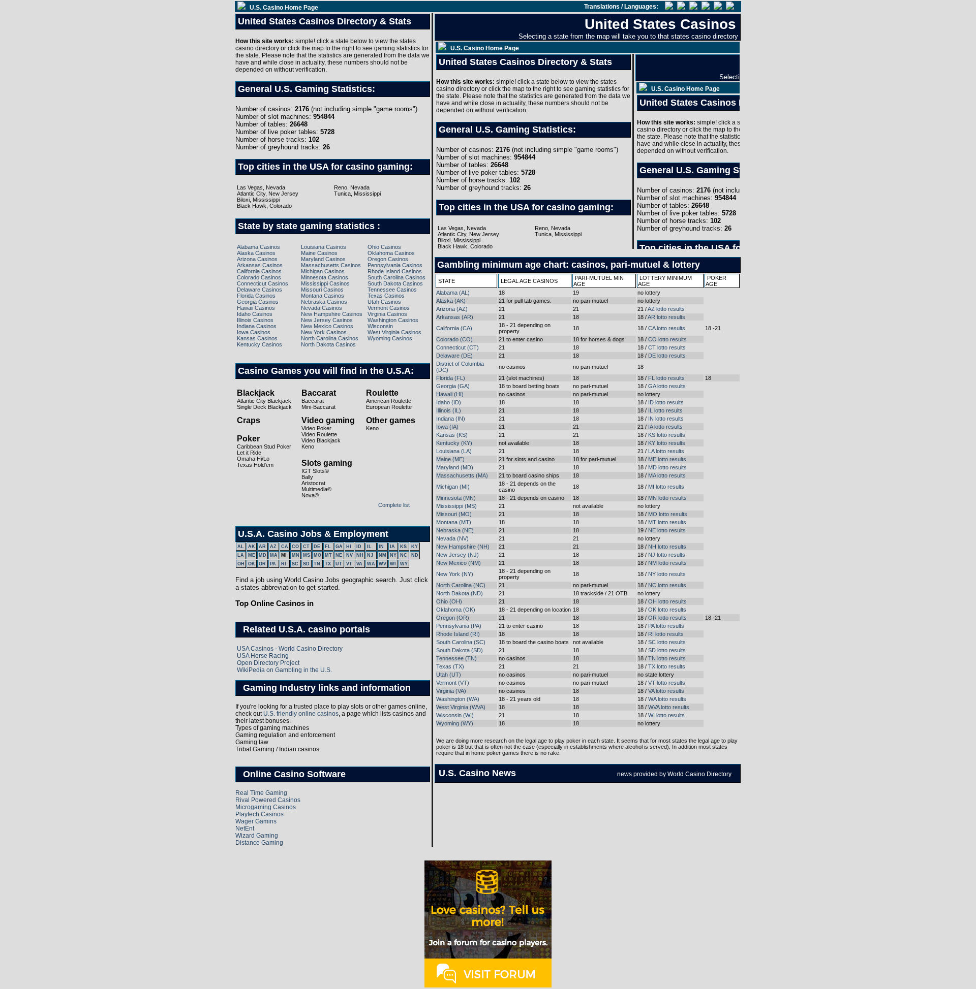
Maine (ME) (450, 459)
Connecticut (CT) (457, 347)
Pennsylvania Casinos (395, 265)
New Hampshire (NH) (463, 547)
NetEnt (244, 828)
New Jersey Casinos (327, 320)
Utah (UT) (448, 675)
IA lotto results (665, 427)
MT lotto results (667, 522)
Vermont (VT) (452, 683)
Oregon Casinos (388, 259)
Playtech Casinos (259, 814)
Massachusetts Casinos (331, 265)
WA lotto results (667, 699)
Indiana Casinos (257, 326)
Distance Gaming (259, 842)
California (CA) (454, 328)
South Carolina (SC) (460, 642)
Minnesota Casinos (324, 277)
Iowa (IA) (447, 427)
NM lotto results (667, 563)
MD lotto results (667, 467)
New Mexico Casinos (327, 326)
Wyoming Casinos (390, 338)
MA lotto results (667, 475)
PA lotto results (666, 626)
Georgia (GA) (453, 386)
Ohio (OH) (449, 601)
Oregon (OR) (452, 618)
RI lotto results (666, 634)
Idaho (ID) (448, 402)
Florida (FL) (450, 378)
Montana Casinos (322, 296)
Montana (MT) (453, 522)
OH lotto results (667, 601)
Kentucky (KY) (454, 443)
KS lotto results (666, 435)
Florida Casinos (256, 296)
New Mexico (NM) (458, 563)
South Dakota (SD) (459, 650)
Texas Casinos (386, 296)
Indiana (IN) (450, 419)
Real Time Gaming (261, 792)
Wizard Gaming (256, 835)
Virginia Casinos (387, 314)
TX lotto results (666, 666)
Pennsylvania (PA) (458, 626)
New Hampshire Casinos (331, 314)
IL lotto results (665, 410)
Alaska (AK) (451, 301)
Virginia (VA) (451, 691)
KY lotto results (666, 443)
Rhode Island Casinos (395, 271)
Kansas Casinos (257, 338)
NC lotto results (667, 585)
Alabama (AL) (453, 293)
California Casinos (259, 271)
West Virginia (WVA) (460, 707)
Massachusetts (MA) (462, 475)
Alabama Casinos (258, 247)
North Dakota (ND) (459, 593)
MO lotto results (667, 514)
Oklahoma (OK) (455, 610)
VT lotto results (666, 683)
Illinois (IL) (448, 410)
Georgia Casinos (258, 302)
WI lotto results (666, 715)
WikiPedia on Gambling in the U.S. (284, 670)
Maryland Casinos (323, 259)
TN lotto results (667, 658)
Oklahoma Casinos (391, 253)
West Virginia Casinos (394, 332)
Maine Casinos (319, 253)
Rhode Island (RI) (458, 634)
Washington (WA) (457, 699)
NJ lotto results (666, 555)
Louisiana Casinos (323, 247)
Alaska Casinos (256, 253)
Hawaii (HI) (450, 394)
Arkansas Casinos (260, 265)
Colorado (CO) (454, 339)
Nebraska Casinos (324, 302)
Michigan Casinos (323, 271)
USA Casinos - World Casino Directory (290, 648)
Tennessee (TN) (456, 658)
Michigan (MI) (453, 487)
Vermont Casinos (389, 308)
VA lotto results (666, 691)
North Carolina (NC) (460, 585)
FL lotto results (666, 378)
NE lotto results (667, 530)
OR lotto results (667, 618)
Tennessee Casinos (392, 289)
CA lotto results (666, 328)
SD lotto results (667, 650)
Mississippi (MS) (456, 506)
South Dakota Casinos (395, 283)
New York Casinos (324, 332)
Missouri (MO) (454, 514)
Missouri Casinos (322, 289)
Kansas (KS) (452, 435)
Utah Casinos (384, 302)
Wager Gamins (256, 821)
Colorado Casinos (259, 277)
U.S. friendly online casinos (301, 713)
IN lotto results (666, 419)
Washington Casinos (393, 320)
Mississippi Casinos (325, 283)
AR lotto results (666, 317)
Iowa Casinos (253, 332)
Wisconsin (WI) (455, 715)
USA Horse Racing (263, 655)
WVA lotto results (668, 707)
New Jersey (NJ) (457, 555)
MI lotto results (666, 487)
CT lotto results (667, 347)
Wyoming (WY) (454, 723)
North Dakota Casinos (328, 344)
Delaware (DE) (454, 356)
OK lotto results (667, 610)
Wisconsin (380, 326)
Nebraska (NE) (455, 530)
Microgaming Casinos (265, 807)
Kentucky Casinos (259, 344)
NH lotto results (667, 547)
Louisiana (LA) (454, 451)
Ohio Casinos (384, 247)
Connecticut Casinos (262, 283)
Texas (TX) (450, 666)
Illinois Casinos (255, 320)
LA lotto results (666, 451)
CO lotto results (667, 339)
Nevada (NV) (452, 538)
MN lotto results (667, 498)
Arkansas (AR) (454, 317)
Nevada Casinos (321, 308)
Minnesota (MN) (456, 498)
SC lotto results (667, 642)
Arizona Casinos (257, 259)
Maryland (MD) (454, 467)
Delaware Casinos (259, 289)
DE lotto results (667, 356)
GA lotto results (667, 386)
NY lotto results (667, 574)
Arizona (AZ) (452, 309)
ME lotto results (667, 459)
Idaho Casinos (254, 314)
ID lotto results (666, 402)
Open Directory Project (268, 662)
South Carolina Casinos (396, 277)
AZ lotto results (666, 309)
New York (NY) (454, 574)
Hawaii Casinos (256, 308)
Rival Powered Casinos (267, 800)
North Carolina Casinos (329, 338)
